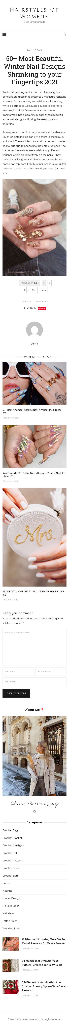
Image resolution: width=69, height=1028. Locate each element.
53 (33, 290)
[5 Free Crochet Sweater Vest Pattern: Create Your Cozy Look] (11, 965)
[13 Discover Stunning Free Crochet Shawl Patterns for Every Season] (11, 944)
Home (6, 883)
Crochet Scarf (11, 868)
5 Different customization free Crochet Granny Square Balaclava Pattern (43, 986)
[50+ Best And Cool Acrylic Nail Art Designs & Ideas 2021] (34, 383)
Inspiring (7, 890)
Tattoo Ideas (10, 920)
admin (26, 301)
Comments (41, 301)
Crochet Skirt (10, 875)
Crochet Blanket (12, 837)
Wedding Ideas (12, 928)
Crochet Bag (10, 830)
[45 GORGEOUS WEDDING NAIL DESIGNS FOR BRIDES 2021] (34, 537)
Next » (42, 290)
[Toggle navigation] (4, 34)
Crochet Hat (10, 853)
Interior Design (11, 898)
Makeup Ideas (11, 905)
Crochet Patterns (13, 860)
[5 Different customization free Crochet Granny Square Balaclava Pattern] (11, 987)
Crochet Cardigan (13, 845)
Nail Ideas (34, 50)
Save (43, 308)
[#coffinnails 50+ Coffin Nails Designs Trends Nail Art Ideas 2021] (34, 446)
